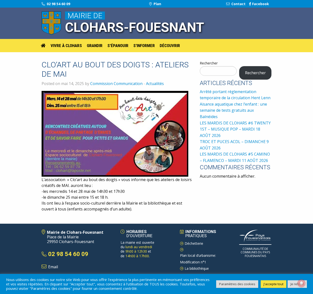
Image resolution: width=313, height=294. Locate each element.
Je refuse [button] (297, 284)
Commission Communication (116, 83)
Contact (238, 3)
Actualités (155, 83)
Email (53, 267)
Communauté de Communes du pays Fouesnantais (255, 252)
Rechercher (209, 63)
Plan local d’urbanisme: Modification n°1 (198, 258)
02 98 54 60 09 (58, 3)
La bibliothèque (197, 268)
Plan (157, 3)
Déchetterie (194, 243)
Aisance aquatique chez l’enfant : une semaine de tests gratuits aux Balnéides (233, 110)
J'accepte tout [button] (273, 284)
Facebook (260, 3)
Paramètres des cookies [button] (237, 284)
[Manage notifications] (301, 283)
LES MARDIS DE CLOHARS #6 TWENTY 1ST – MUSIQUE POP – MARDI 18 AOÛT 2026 (235, 129)
